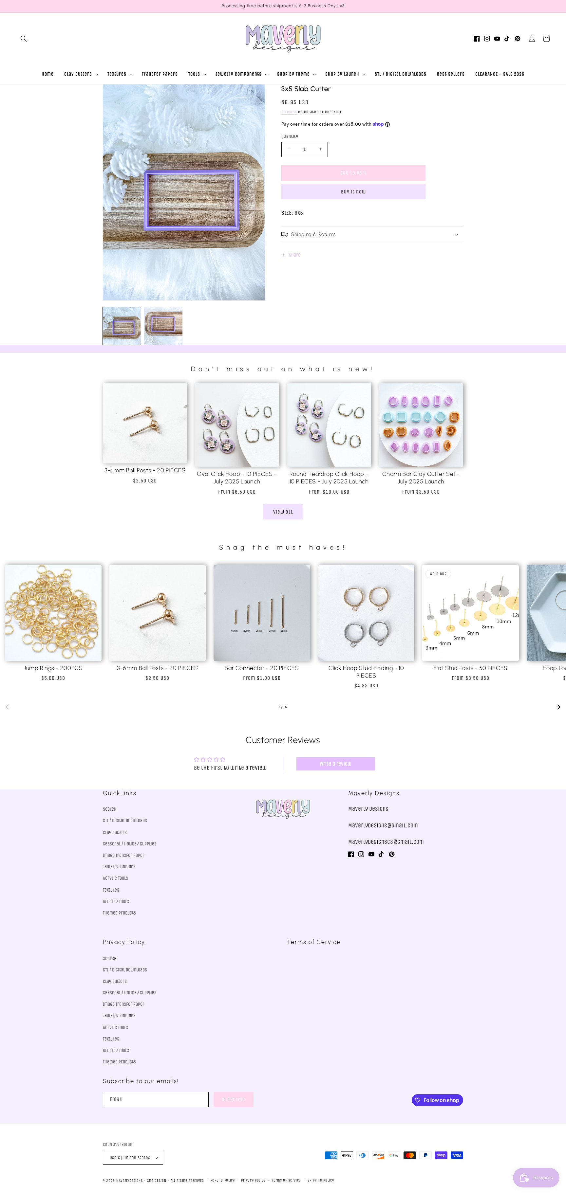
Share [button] (294, 255)
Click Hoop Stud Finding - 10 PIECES (366, 671)
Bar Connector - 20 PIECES (262, 668)
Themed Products (119, 913)
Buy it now (353, 191)
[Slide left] (7, 707)
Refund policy (223, 1180)
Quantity (289, 136)
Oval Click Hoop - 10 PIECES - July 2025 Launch (237, 477)
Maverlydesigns (129, 1181)
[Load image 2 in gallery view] (163, 326)
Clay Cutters (115, 832)
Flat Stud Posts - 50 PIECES (471, 668)
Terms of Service (314, 942)
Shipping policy (321, 1180)
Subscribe (233, 1099)
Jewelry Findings (119, 867)
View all (283, 512)
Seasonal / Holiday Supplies (130, 844)
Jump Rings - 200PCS (53, 668)
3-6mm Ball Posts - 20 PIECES (145, 470)
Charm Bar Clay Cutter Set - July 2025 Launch (421, 477)
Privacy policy (253, 1180)
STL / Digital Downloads (125, 820)
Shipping (289, 112)
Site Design (156, 1181)
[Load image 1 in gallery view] (122, 326)
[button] (23, 38)
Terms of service (286, 1180)
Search (110, 809)
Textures (111, 890)
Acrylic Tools (115, 878)
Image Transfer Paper (123, 855)
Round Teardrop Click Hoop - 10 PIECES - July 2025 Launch (329, 477)
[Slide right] (559, 707)
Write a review (335, 764)
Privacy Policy (124, 942)
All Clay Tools (116, 901)
